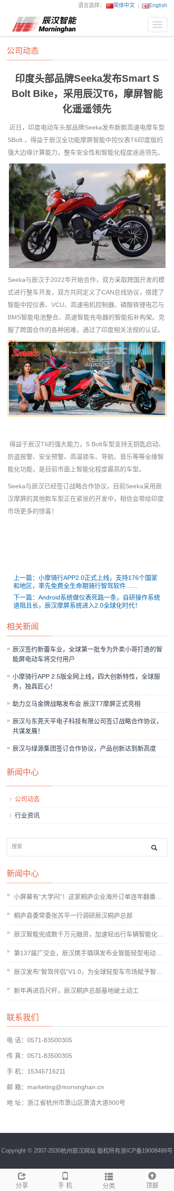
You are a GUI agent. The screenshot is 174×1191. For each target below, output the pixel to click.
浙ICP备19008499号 (146, 1150)
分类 (109, 1185)
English (158, 5)
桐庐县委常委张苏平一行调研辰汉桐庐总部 (73, 915)
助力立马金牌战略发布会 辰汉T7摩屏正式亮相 (76, 703)
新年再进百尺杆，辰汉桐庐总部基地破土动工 (76, 990)
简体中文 (124, 5)
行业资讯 (27, 815)
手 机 (65, 1185)
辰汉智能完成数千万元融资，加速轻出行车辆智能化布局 (92, 934)
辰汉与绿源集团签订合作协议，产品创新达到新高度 (84, 748)
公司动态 (27, 798)
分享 (22, 1185)
